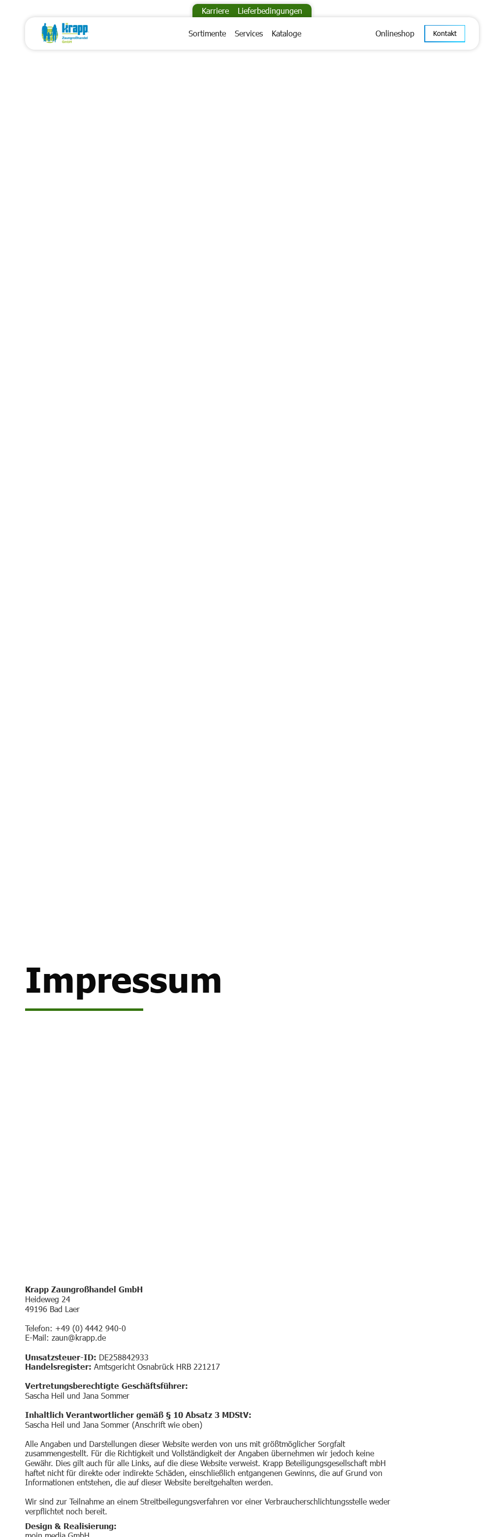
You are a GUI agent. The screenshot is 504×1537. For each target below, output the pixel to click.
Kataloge (286, 33)
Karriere (215, 10)
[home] (81, 33)
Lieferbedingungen (270, 10)
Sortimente (207, 33)
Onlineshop (395, 33)
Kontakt (445, 33)
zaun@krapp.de (79, 1337)
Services (249, 33)
